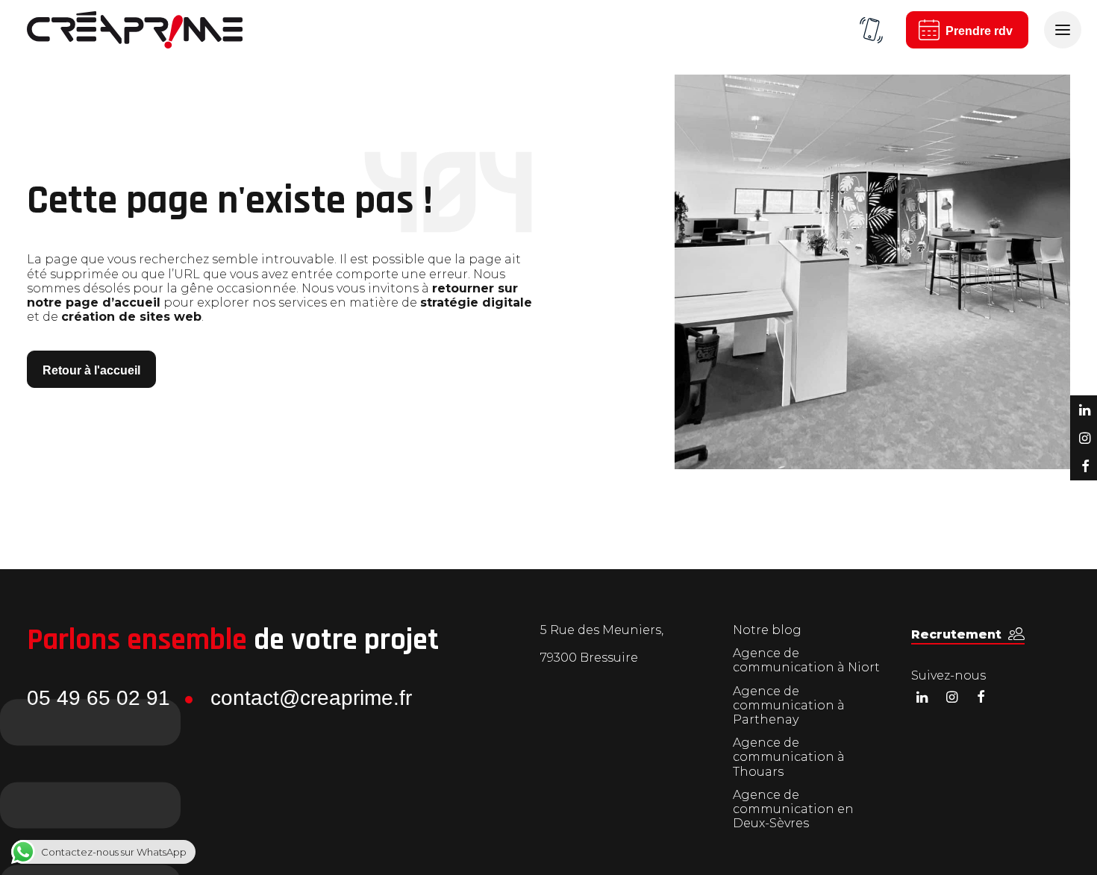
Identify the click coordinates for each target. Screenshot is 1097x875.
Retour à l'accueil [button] (91, 370)
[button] (968, 634)
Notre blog (767, 630)
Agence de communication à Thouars (789, 757)
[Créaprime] (135, 29)
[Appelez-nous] (871, 29)
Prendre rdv (979, 31)
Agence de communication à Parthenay (789, 705)
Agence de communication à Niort (806, 660)
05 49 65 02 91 (98, 697)
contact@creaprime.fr (311, 697)
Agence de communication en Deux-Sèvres (793, 809)
